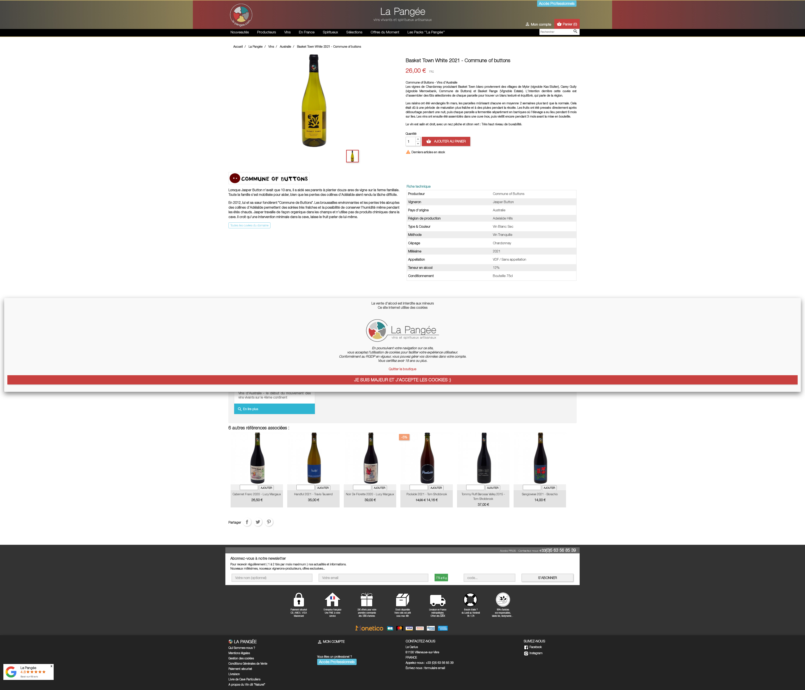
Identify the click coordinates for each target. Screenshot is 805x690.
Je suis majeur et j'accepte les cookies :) (402, 379)
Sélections (354, 32)
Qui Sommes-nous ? (242, 647)
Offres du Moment (385, 32)
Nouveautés (240, 32)
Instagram (536, 653)
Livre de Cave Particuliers (244, 679)
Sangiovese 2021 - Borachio (540, 494)
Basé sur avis (29, 676)
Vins (287, 32)
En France (306, 32)
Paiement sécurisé (240, 668)
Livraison (234, 674)
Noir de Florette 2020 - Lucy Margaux (370, 494)
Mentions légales (239, 653)
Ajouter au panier (446, 141)
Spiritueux (330, 32)
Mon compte (331, 641)
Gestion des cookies (241, 658)
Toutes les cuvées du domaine (249, 225)
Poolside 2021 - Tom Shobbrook (426, 494)
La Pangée (28, 668)
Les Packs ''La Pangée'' (426, 32)
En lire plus (247, 409)
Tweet (258, 522)
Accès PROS (508, 550)
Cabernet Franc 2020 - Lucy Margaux (257, 494)
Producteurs (266, 32)
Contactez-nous (528, 550)
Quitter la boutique (402, 369)
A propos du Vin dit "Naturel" (247, 684)
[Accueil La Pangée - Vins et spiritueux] (241, 14)
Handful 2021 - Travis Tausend (313, 494)
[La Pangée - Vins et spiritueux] (402, 16)
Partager (247, 522)
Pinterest (269, 522)
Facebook (535, 647)
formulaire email (435, 668)
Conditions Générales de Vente (248, 663)
